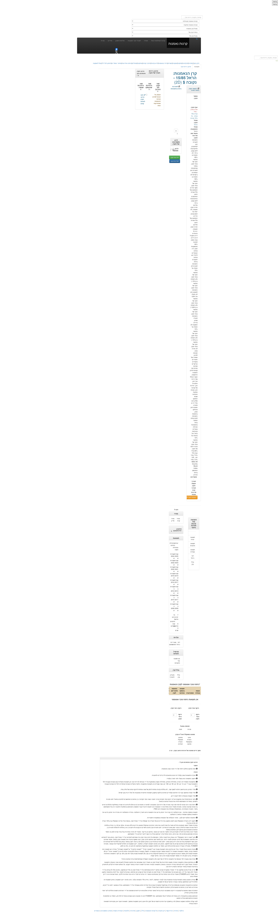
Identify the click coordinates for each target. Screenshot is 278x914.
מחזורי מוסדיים (117, 63)
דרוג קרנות (154, 63)
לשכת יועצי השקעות (134, 40)
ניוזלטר (181, 911)
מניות (103, 40)
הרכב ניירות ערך (186, 66)
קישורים (96, 911)
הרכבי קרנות (147, 63)
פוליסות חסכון (120, 40)
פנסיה (146, 40)
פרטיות (132, 911)
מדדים (110, 40)
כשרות (170, 63)
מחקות (179, 63)
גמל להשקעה (97, 63)
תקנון (138, 911)
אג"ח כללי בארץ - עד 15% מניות (194, 116)
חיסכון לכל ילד (106, 63)
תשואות (196, 66)
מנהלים (134, 63)
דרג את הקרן (174, 157)
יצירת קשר (169, 911)
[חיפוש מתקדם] (276, 60)
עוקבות (174, 63)
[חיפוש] (194, 39)
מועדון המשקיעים (106, 911)
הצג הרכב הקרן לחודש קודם (143, 99)
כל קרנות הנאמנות (151, 911)
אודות (176, 911)
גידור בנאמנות (162, 63)
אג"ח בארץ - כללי (194, 110)
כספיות (190, 63)
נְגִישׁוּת (275, 1)
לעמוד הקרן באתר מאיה (194, 89)
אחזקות (139, 63)
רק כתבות (162, 911)
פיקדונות (185, 63)
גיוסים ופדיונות (127, 63)
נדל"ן (142, 911)
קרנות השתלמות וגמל (158, 40)
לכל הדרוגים (175, 161)
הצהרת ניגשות (118, 911)
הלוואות (126, 911)
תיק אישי (196, 63)
